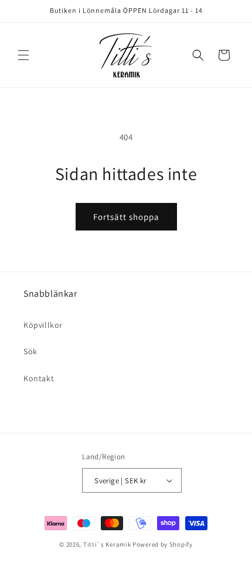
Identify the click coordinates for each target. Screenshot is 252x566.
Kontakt (38, 378)
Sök (30, 351)
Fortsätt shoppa (126, 216)
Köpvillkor (43, 325)
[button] (23, 55)
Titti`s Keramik (107, 544)
